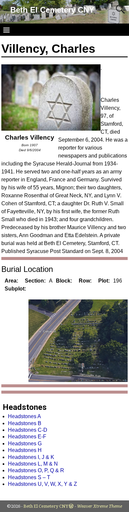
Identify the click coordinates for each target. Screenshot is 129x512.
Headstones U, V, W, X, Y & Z (42, 484)
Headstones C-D (27, 430)
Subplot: (15, 288)
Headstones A (24, 416)
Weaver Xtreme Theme (99, 506)
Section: (35, 281)
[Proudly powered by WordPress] (71, 506)
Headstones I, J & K (31, 457)
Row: (85, 281)
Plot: (104, 281)
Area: (11, 281)
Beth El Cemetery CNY (52, 9)
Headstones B (24, 423)
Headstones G (25, 443)
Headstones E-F (27, 436)
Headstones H (25, 450)
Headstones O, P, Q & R (36, 470)
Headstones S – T (29, 477)
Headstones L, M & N (33, 464)
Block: (64, 281)
